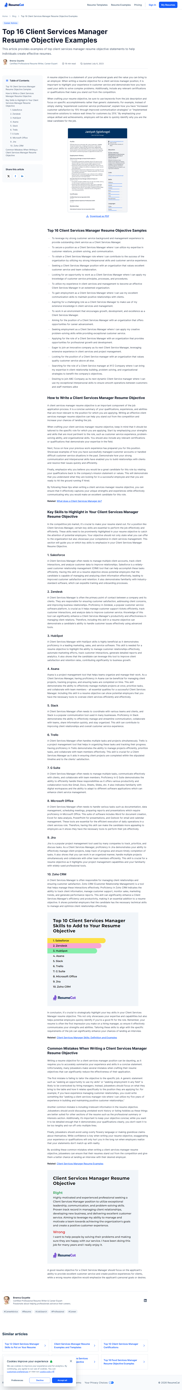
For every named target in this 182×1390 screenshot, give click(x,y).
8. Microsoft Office (19, 137)
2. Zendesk (15, 114)
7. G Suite (14, 133)
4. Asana (14, 122)
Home (5, 16)
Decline (40, 1380)
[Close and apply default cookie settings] (71, 1361)
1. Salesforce (16, 110)
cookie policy (46, 1371)
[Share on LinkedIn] (22, 176)
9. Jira (13, 141)
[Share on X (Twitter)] (8, 176)
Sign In (152, 4)
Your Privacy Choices (96, 1382)
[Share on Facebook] (15, 176)
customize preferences (17, 1371)
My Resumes (168, 4)
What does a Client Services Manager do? (79, 501)
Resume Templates (97, 4)
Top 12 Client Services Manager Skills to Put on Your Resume (22, 1345)
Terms (78, 1382)
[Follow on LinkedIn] (145, 1300)
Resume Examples (121, 4)
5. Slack (14, 126)
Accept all (62, 1380)
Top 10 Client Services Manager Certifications (121, 1345)
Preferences (17, 1380)
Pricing (138, 4)
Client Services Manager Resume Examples (80, 1163)
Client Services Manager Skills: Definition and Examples (87, 1037)
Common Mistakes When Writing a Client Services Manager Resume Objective (21, 152)
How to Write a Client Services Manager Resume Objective (20, 94)
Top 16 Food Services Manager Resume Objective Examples (120, 1362)
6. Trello (14, 129)
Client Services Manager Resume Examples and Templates (72, 1345)
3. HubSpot (15, 118)
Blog (14, 16)
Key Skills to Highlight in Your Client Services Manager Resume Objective (22, 103)
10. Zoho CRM (16, 145)
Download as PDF (99, 216)
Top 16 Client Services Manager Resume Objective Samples (20, 88)
